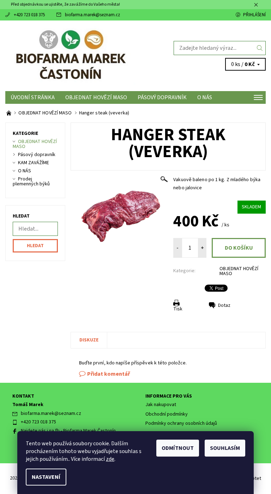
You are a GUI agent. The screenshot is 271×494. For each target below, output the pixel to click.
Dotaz (224, 305)
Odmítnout (178, 448)
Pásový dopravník (162, 97)
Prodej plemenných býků (31, 181)
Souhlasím (225, 448)
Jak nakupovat (160, 404)
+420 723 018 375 (29, 15)
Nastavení (46, 477)
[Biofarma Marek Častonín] (70, 56)
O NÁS (204, 97)
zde (110, 459)
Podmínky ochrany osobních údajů (181, 423)
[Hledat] (260, 48)
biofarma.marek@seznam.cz (92, 15)
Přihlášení (254, 15)
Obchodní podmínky (166, 414)
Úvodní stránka (33, 97)
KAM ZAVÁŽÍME (33, 162)
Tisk (177, 309)
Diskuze (88, 340)
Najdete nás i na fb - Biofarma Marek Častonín (68, 430)
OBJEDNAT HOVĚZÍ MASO (96, 97)
